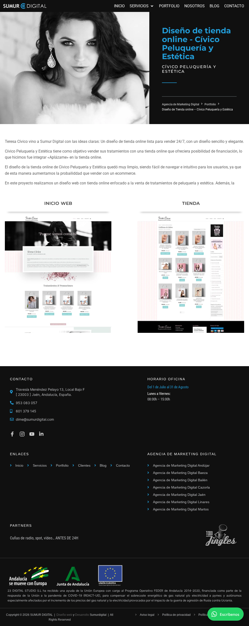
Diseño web (64, 615)
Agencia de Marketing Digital (180, 104)
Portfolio (210, 104)
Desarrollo (82, 615)
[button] (142, 6)
